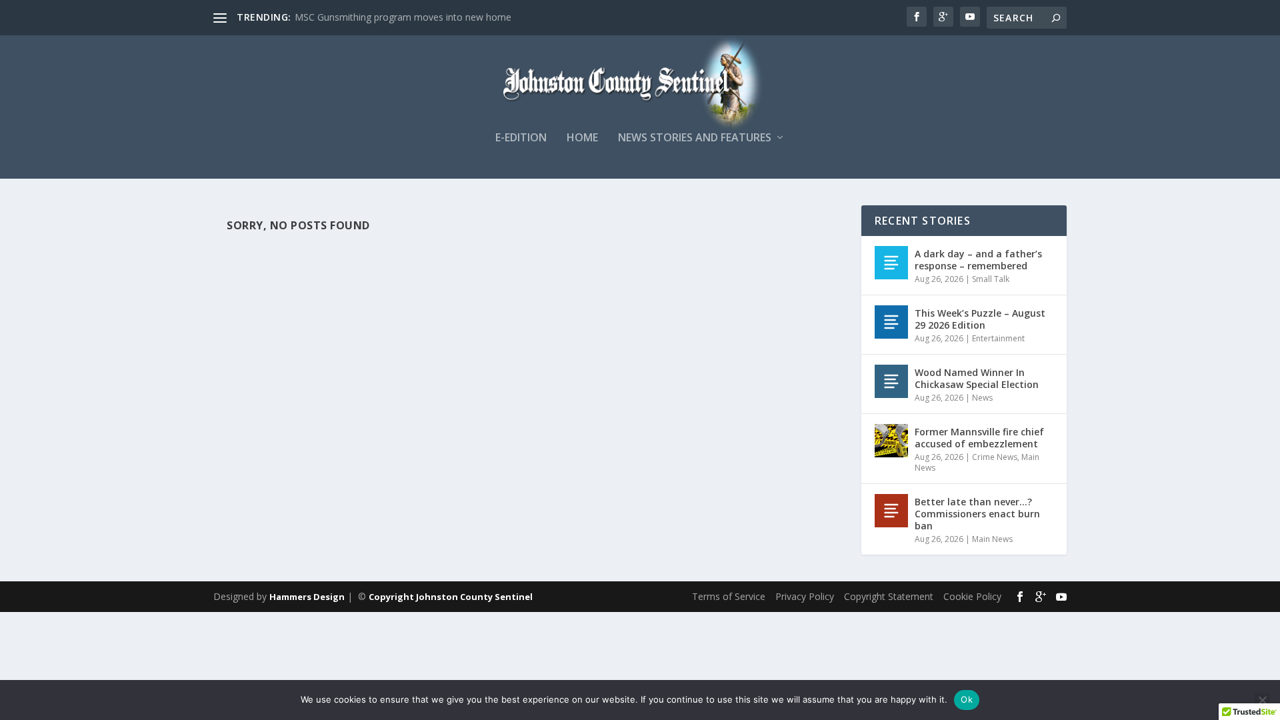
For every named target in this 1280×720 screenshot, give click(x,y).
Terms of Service (728, 596)
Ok (967, 699)
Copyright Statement (888, 596)
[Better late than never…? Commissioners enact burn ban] (891, 510)
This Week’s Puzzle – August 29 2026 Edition (980, 319)
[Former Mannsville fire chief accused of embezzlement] (891, 440)
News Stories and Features (694, 138)
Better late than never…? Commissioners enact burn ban (977, 513)
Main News (992, 539)
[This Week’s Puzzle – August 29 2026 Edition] (891, 322)
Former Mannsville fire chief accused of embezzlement (979, 437)
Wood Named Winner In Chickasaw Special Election (977, 378)
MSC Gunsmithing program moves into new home (403, 17)
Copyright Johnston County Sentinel (451, 597)
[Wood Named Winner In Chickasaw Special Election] (891, 381)
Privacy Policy (804, 596)
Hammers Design (307, 597)
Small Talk (990, 279)
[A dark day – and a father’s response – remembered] (891, 262)
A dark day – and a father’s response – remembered (978, 259)
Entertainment (998, 338)
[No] (1262, 700)
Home (582, 138)
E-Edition (521, 138)
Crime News (994, 457)
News (982, 397)
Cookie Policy (972, 596)
